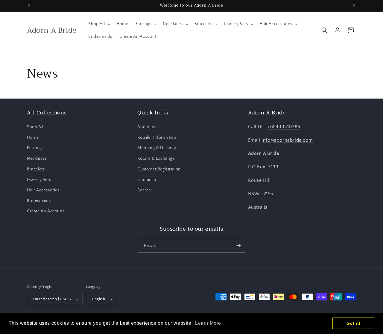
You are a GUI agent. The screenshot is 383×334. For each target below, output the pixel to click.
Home (33, 137)
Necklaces (37, 158)
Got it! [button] (353, 323)
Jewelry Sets (39, 179)
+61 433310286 (284, 126)
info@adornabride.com (287, 140)
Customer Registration (159, 169)
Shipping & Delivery (156, 147)
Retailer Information (156, 137)
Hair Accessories (43, 190)
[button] (99, 24)
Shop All (35, 126)
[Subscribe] (238, 245)
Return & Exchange (155, 158)
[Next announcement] (354, 5)
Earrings (35, 147)
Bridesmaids (39, 200)
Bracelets (36, 169)
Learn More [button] (208, 323)
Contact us (147, 179)
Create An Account (45, 211)
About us (146, 126)
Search (144, 190)
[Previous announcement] (29, 5)
